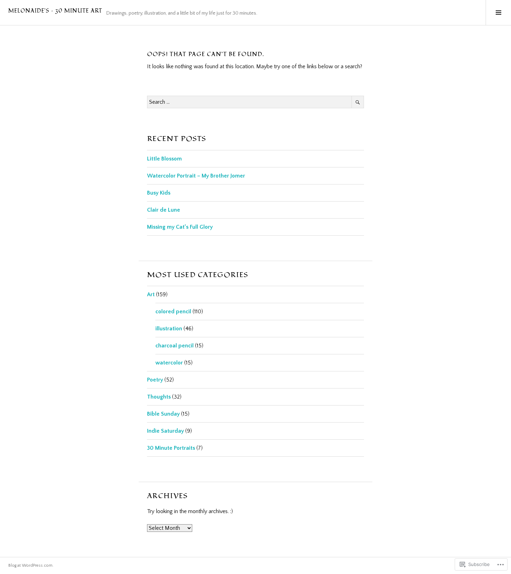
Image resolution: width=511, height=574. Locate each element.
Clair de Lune (163, 210)
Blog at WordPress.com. (31, 565)
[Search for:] (255, 102)
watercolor (169, 363)
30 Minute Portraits (171, 448)
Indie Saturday (165, 431)
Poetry (155, 380)
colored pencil (173, 311)
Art (151, 294)
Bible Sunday (163, 414)
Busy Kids (158, 193)
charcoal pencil (174, 346)
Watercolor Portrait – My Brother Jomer (196, 176)
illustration (168, 328)
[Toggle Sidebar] (498, 12)
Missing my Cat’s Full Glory (180, 227)
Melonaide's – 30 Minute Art (55, 11)
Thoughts (159, 397)
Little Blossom (164, 159)
